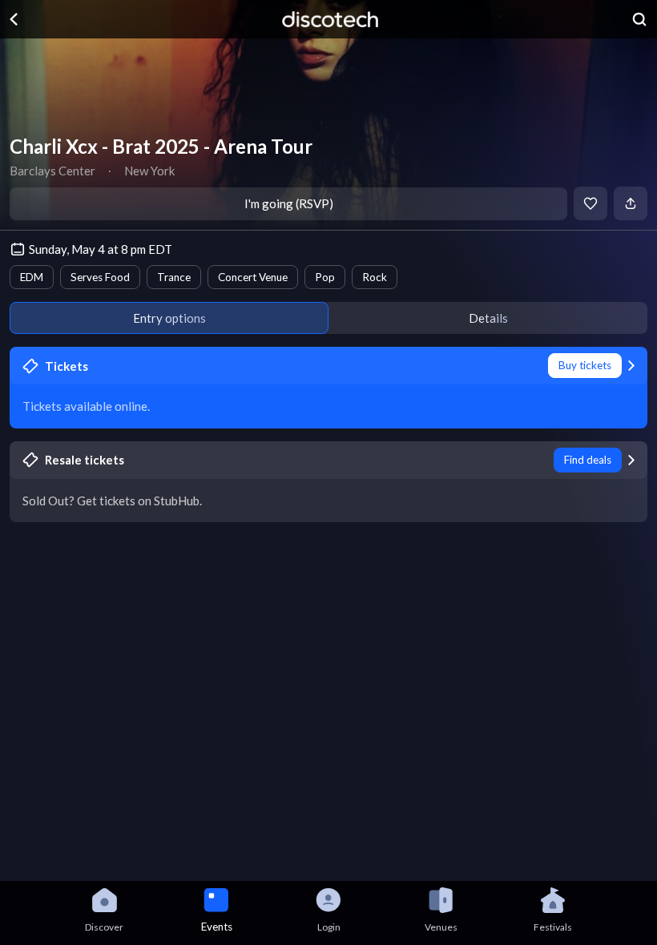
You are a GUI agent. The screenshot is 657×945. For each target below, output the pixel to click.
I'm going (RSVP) (288, 203)
